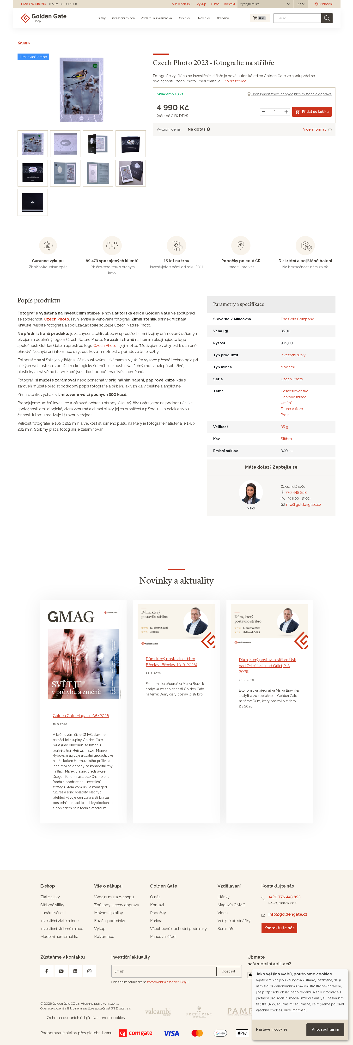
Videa (223, 913)
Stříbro (286, 439)
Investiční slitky (293, 355)
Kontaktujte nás (279, 928)
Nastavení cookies (271, 1029)
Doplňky (184, 18)
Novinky (203, 18)
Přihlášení (325, 4)
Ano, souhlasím (325, 1029)
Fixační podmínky (109, 920)
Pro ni (285, 415)
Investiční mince (123, 18)
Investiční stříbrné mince (61, 928)
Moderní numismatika (156, 18)
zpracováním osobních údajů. (168, 982)
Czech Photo (56, 319)
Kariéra (156, 920)
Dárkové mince (293, 397)
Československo (295, 391)
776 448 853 (296, 492)
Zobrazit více (235, 81)
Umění (286, 403)
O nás (215, 4)
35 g (284, 427)
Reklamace (104, 936)
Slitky (102, 18)
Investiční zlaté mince (59, 920)
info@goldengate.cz (303, 504)
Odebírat (228, 971)
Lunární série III (53, 913)
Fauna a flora (292, 409)
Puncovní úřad (163, 936)
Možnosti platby (108, 913)
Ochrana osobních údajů (68, 1017)
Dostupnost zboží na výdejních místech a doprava (291, 94)
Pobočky (158, 913)
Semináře (226, 928)
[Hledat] (327, 18)
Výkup (201, 4)
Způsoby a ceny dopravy (116, 905)
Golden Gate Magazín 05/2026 (81, 715)
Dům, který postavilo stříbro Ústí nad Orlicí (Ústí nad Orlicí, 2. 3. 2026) (267, 666)
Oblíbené (222, 18)
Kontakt (229, 4)
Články (224, 897)
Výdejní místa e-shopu (114, 897)
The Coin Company (297, 319)
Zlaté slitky (50, 897)
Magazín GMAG (231, 905)
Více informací (315, 129)
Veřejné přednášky (234, 920)
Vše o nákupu (182, 4)
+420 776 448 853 (33, 4)
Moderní (288, 367)
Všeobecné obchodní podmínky (178, 928)
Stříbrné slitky (52, 905)
